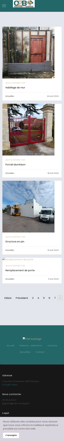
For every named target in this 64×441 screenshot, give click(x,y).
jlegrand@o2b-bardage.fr (16, 403)
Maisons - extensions (31, 345)
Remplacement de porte (20, 270)
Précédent (22, 298)
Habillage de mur (15, 87)
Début (8, 298)
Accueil (10, 345)
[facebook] (32, 358)
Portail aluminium (15, 164)
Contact (40, 352)
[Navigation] (4, 6)
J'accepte (11, 435)
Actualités (9, 96)
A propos (52, 345)
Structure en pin (14, 241)
